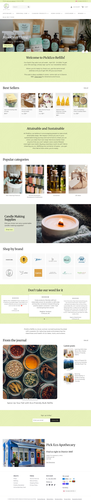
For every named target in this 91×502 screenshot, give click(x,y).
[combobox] (21, 6)
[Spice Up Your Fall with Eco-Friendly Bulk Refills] (30, 372)
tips (69, 369)
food (68, 383)
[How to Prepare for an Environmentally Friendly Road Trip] (69, 364)
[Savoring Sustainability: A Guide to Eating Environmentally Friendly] (69, 378)
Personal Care (22, 13)
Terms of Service (34, 478)
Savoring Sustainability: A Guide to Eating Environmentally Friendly (80, 377)
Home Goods (56, 13)
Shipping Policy (34, 483)
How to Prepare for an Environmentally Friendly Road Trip (81, 362)
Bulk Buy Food (8, 17)
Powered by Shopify (77, 499)
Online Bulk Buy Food (20, 487)
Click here (38, 77)
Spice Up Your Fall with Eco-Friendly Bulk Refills (30, 403)
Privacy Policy (34, 485)
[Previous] (83, 51)
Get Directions (50, 462)
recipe (25, 399)
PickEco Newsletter (19, 485)
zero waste (33, 399)
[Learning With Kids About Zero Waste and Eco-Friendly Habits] (69, 353)
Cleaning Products (39, 13)
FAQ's (15, 478)
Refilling (16, 480)
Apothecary (7, 13)
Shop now (9, 229)
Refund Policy (34, 480)
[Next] (86, 51)
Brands (81, 13)
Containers (69, 13)
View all (86, 88)
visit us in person (11, 1)
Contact (16, 483)
